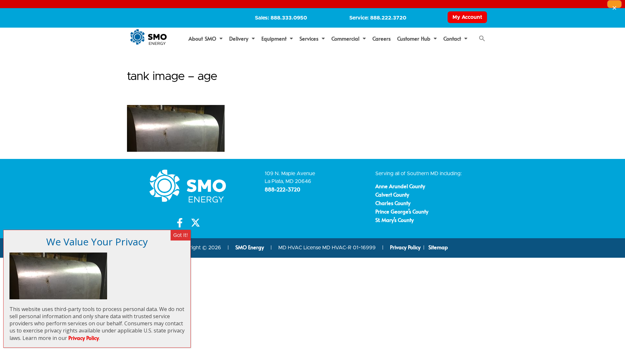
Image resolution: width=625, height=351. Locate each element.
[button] (482, 38)
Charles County (392, 202)
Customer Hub (414, 38)
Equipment (273, 38)
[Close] (614, 4)
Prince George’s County (401, 211)
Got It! (180, 235)
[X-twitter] (195, 222)
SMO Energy (250, 247)
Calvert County (392, 194)
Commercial (345, 38)
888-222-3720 (282, 189)
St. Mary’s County (394, 219)
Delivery (238, 38)
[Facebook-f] (180, 222)
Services (308, 38)
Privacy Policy (405, 247)
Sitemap (438, 247)
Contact (452, 38)
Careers (381, 38)
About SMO (202, 38)
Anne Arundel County (400, 185)
